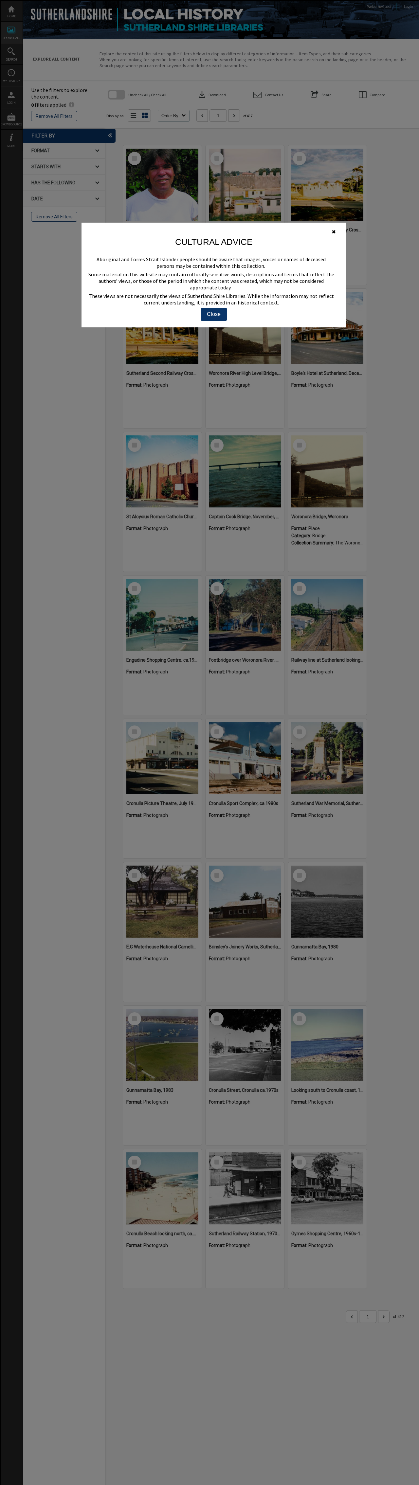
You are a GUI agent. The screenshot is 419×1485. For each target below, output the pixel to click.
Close (214, 314)
